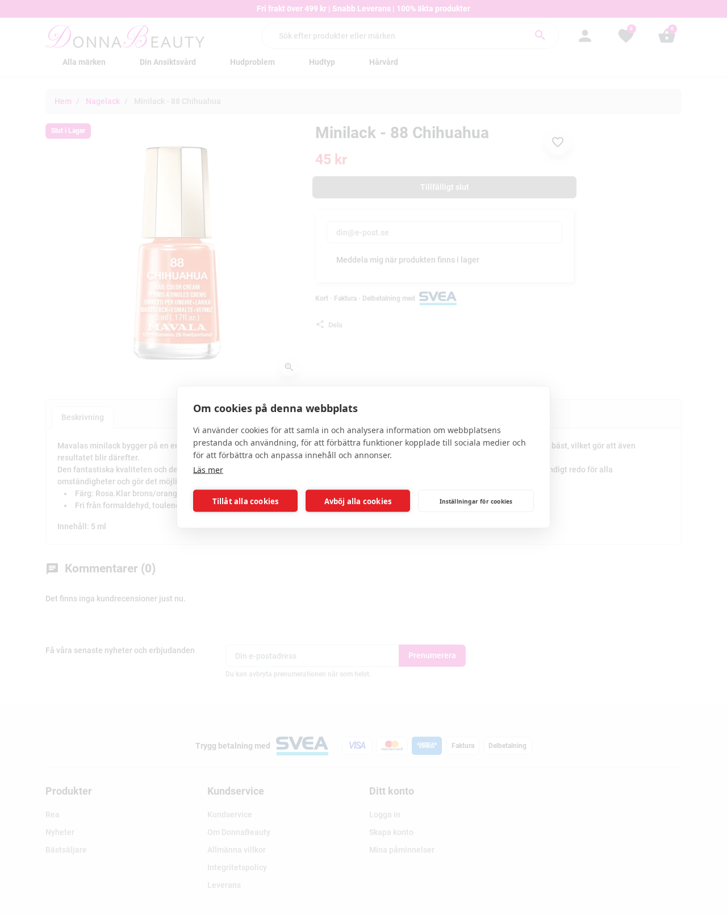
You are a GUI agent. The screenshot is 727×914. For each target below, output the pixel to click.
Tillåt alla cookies (245, 501)
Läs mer (208, 469)
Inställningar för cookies (476, 501)
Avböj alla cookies (358, 501)
